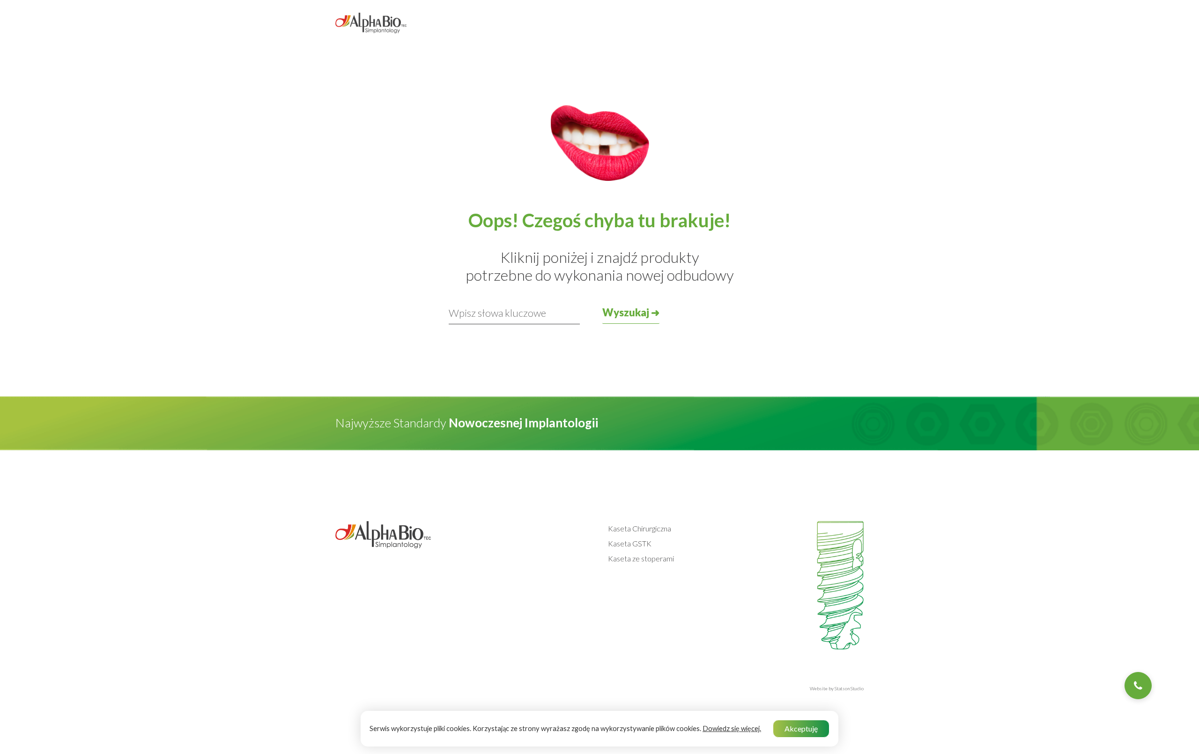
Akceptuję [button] (801, 728)
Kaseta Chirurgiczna (639, 528)
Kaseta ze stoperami (641, 558)
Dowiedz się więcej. (732, 728)
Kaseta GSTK (629, 543)
